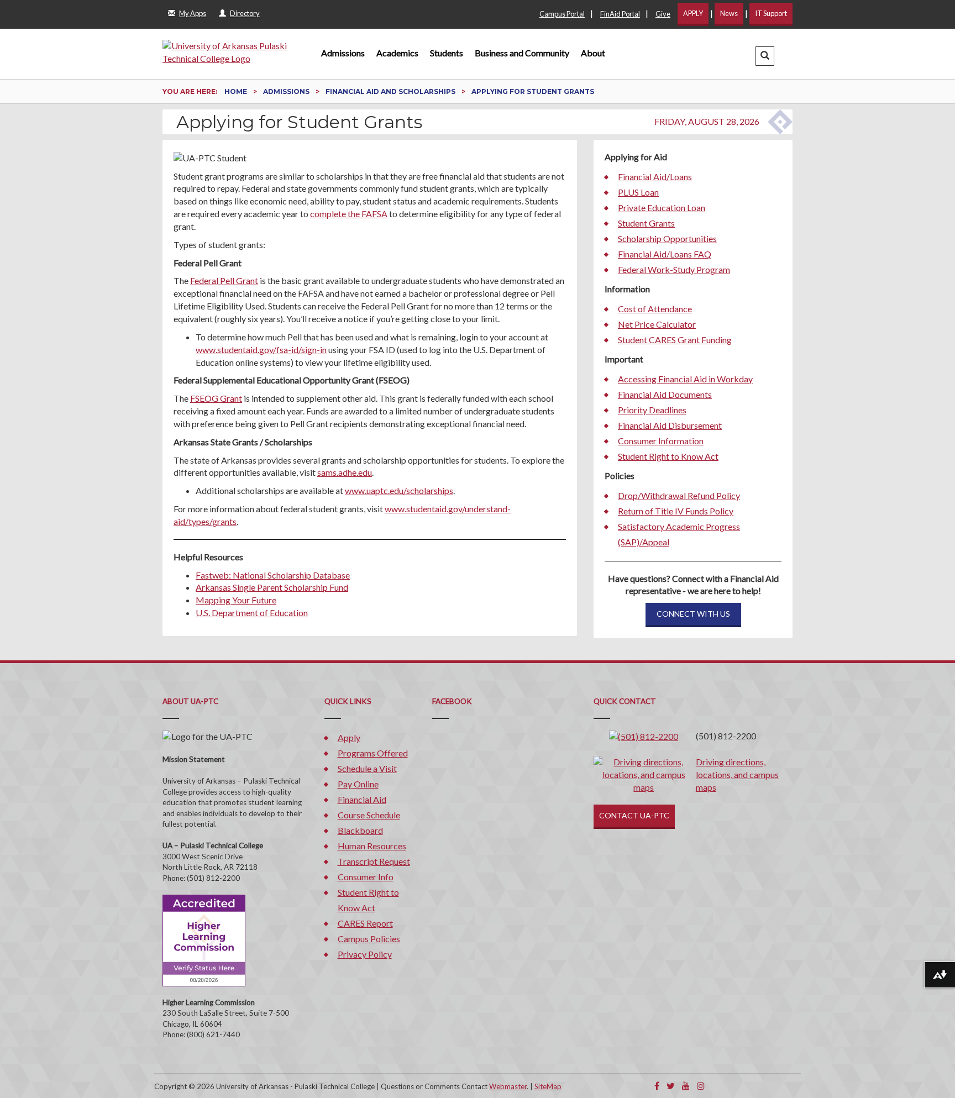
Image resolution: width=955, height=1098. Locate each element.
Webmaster (508, 1086)
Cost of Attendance (655, 308)
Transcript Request (374, 861)
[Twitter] (671, 1085)
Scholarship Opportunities (667, 238)
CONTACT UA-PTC (634, 815)
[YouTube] (686, 1085)
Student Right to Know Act (668, 456)
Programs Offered (373, 753)
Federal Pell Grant (224, 280)
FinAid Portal (620, 13)
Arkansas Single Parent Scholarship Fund (272, 587)
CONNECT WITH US (693, 613)
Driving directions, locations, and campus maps (737, 774)
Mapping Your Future (236, 600)
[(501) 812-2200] (643, 736)
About (593, 53)
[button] (764, 56)
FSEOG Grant (216, 398)
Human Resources (372, 845)
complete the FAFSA (348, 213)
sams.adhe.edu (344, 472)
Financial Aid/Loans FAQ (664, 254)
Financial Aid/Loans (655, 176)
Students (446, 53)
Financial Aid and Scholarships (391, 91)
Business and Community (522, 53)
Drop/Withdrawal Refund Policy (679, 495)
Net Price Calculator (657, 324)
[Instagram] (701, 1085)
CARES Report (365, 923)
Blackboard (360, 830)
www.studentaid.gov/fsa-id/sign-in (261, 349)
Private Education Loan (661, 207)
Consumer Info (365, 876)
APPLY (693, 13)
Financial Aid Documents (665, 394)
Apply (349, 737)
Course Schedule (369, 815)
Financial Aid (362, 799)
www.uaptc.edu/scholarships (399, 490)
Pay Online (358, 784)
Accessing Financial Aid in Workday (685, 379)
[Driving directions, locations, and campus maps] (644, 773)
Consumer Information (661, 440)
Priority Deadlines (652, 409)
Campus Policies (369, 938)
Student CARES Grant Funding (675, 339)
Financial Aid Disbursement (670, 425)
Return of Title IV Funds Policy (675, 511)
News (729, 13)
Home (236, 91)
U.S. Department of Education (252, 612)
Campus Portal (562, 13)
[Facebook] (656, 1085)
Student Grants (646, 223)
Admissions (343, 53)
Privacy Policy (365, 954)
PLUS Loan (638, 192)
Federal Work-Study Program (674, 269)
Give (662, 13)
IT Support (771, 13)
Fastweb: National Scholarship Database (273, 575)
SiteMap (548, 1086)
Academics (397, 53)
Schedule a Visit (367, 768)
